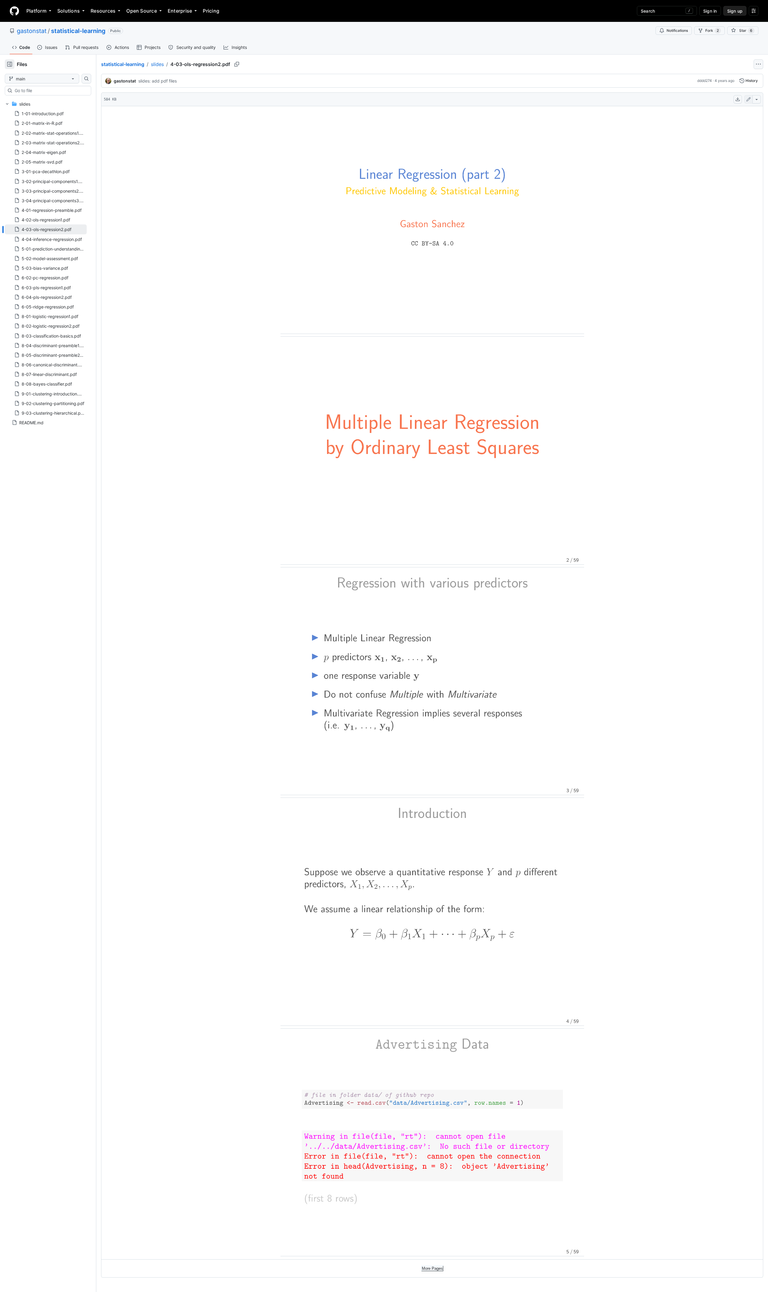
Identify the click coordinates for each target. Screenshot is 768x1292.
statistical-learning (78, 31)
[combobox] (50, 90)
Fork (712, 30)
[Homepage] (14, 11)
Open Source (141, 11)
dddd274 (704, 80)
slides (157, 64)
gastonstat (31, 31)
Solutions (68, 11)
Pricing (211, 11)
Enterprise (180, 11)
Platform (36, 11)
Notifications (677, 30)
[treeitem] (46, 229)
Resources (103, 11)
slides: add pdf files (157, 80)
